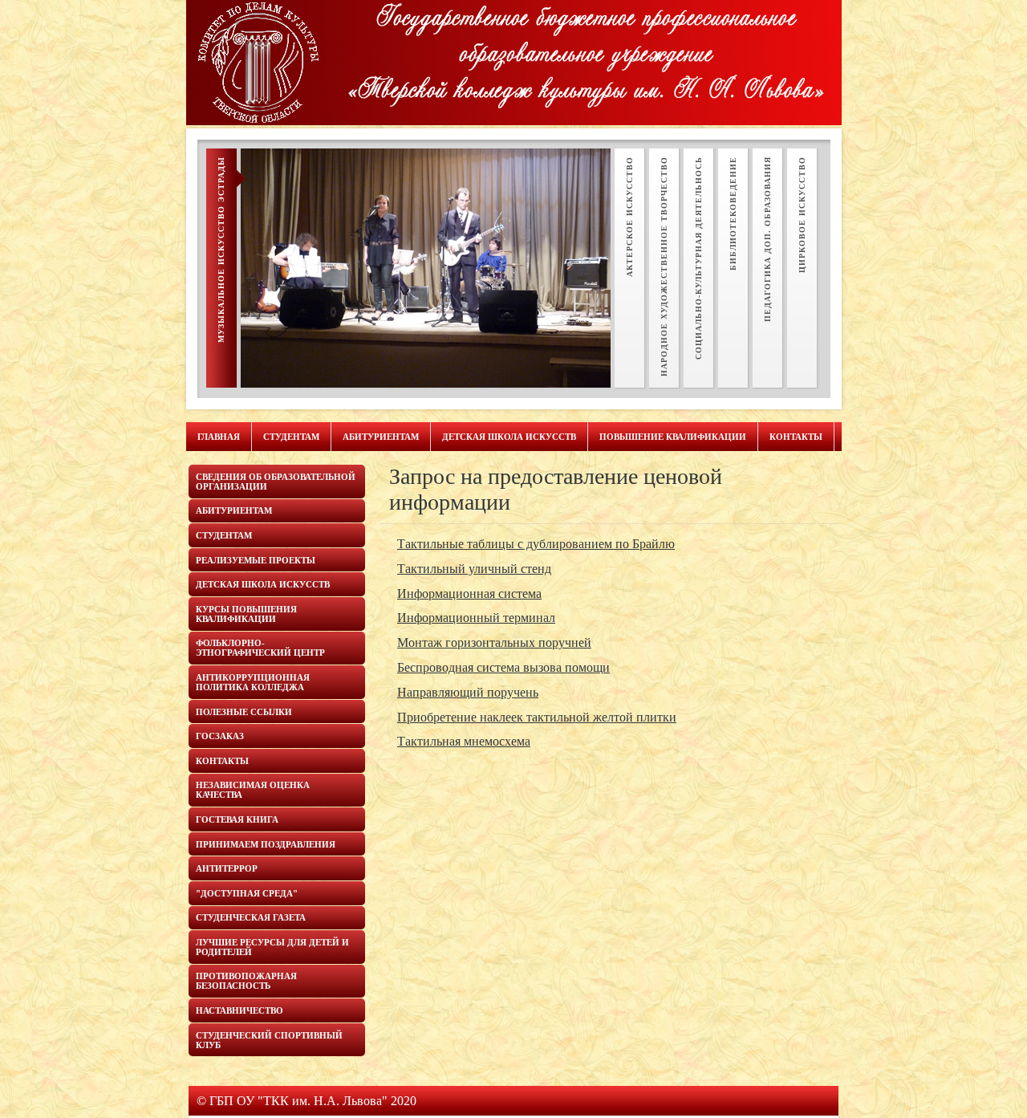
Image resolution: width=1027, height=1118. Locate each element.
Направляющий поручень (467, 692)
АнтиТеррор (227, 868)
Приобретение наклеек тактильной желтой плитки (536, 717)
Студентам (291, 436)
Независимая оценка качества (253, 789)
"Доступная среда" (247, 893)
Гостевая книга (237, 819)
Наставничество (239, 1010)
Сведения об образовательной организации (275, 481)
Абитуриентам (381, 436)
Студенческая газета (251, 917)
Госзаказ (220, 736)
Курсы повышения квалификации (246, 614)
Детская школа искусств (509, 436)
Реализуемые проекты (255, 560)
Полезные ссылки (244, 712)
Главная (218, 436)
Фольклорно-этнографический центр (260, 647)
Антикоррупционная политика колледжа (253, 682)
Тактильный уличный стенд (474, 568)
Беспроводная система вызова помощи (503, 667)
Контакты (795, 436)
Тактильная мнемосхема (463, 741)
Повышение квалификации (672, 436)
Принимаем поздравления (265, 844)
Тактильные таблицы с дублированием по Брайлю (536, 544)
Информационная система (469, 593)
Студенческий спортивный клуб (269, 1040)
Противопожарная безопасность (246, 980)
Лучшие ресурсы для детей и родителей (272, 947)
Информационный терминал (476, 617)
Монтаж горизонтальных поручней (494, 642)
